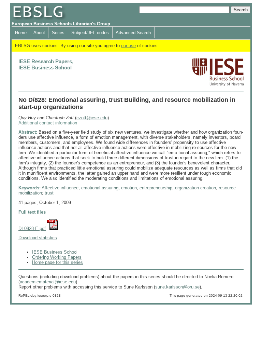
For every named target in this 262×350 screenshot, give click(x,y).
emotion (129, 187)
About (39, 32)
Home (21, 32)
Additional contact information (47, 122)
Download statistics (37, 237)
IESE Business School (54, 252)
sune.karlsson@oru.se (177, 287)
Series (58, 32)
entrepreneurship (156, 187)
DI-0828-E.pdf (32, 228)
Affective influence (60, 187)
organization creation (195, 187)
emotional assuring (99, 187)
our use (128, 45)
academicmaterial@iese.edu (48, 281)
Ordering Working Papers (57, 257)
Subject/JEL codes (90, 32)
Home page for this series (57, 262)
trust (49, 193)
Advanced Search (133, 32)
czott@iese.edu (91, 117)
